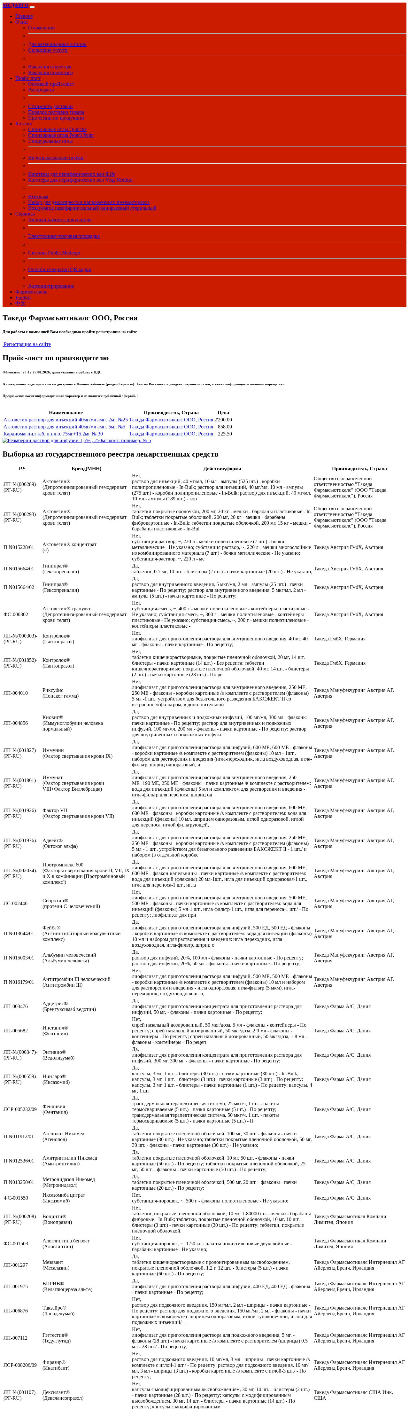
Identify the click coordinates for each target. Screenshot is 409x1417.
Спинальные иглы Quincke (57, 129)
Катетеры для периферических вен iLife (71, 174)
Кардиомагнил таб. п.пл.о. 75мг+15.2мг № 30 (53, 433)
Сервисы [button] (25, 213)
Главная (24, 16)
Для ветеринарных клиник (57, 44)
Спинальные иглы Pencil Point (61, 135)
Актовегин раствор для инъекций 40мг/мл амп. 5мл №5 (64, 426)
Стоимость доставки (50, 106)
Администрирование (51, 286)
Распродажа (41, 89)
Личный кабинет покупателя (59, 219)
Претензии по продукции (56, 118)
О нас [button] (21, 22)
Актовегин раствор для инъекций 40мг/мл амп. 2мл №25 (66, 419)
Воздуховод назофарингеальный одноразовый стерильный (92, 208)
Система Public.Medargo (54, 252)
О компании (41, 27)
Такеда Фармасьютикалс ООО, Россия (171, 419)
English (23, 297)
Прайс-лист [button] (28, 78)
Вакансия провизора (50, 72)
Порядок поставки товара (56, 112)
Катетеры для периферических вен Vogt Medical (80, 180)
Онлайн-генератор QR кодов (59, 269)
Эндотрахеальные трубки (56, 157)
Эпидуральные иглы (50, 141)
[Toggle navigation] (32, 7)
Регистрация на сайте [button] (27, 344)
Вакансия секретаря (49, 66)
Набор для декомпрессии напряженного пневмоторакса (89, 202)
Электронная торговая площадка (64, 236)
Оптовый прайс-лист (51, 84)
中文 (20, 303)
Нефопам (38, 196)
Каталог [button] (24, 123)
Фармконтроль (31, 291)
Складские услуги (48, 50)
